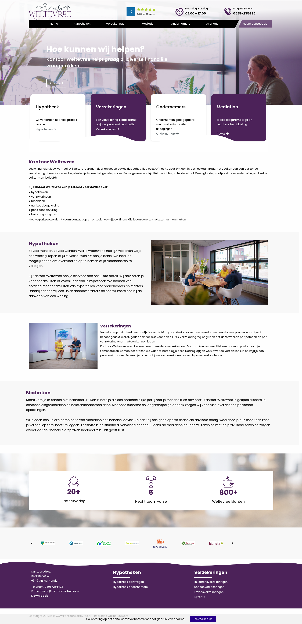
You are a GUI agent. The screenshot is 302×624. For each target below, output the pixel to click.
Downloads (39, 596)
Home (54, 24)
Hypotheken (82, 24)
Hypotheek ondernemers (130, 587)
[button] (32, 543)
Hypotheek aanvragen (128, 582)
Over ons (212, 24)
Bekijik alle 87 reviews (145, 14)
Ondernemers (180, 24)
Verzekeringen (116, 24)
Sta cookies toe (203, 619)
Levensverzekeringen (209, 592)
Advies (221, 134)
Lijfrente (199, 597)
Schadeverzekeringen (209, 587)
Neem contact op (255, 24)
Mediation (148, 24)
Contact (56, 83)
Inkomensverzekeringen (211, 582)
